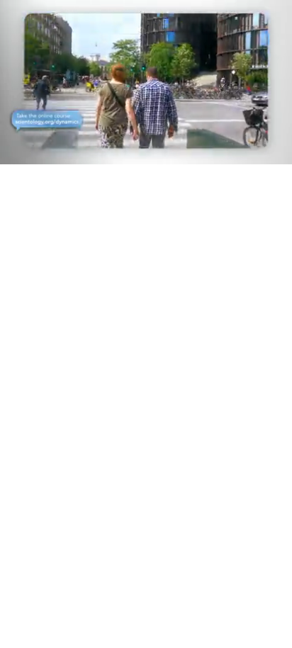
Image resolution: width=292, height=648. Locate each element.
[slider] (146, 133)
